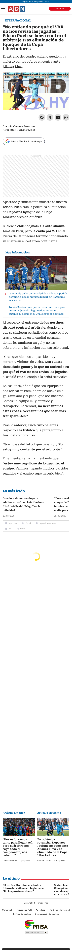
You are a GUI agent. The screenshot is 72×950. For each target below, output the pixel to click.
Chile (22, 528)
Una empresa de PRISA (36, 924)
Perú (10, 528)
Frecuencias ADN (24, 910)
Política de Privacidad (60, 910)
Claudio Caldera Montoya (19, 126)
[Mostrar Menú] (3, 8)
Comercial (7, 910)
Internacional (18, 20)
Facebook (42, 117)
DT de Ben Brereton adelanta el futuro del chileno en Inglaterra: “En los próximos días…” (23, 888)
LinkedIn (58, 117)
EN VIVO (60, 8)
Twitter (50, 117)
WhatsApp (66, 117)
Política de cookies (22, 914)
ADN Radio (16, 9)
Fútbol (28, 523)
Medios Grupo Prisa (36, 932)
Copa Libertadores (47, 523)
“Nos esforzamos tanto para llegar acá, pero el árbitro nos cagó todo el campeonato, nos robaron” (18, 847)
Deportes (12, 523)
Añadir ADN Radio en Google (26, 141)
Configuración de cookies (47, 914)
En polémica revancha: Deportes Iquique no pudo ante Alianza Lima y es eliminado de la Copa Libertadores (52, 847)
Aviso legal (41, 910)
